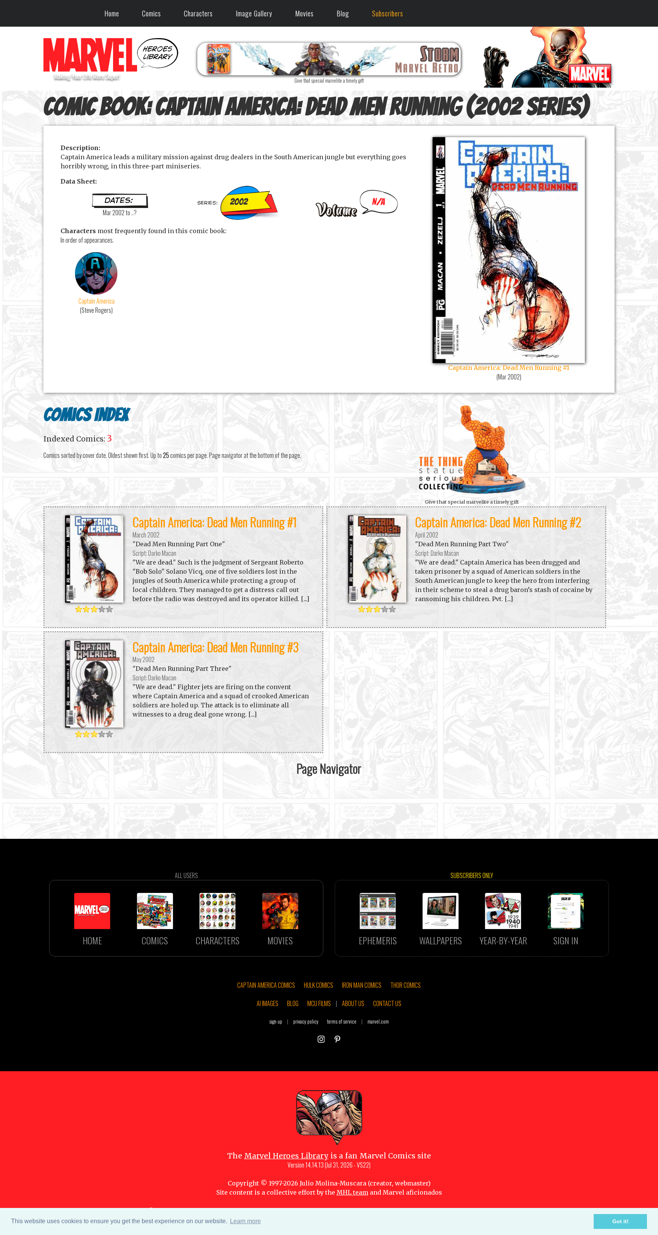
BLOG (293, 1003)
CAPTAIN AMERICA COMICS (266, 985)
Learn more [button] (245, 1221)
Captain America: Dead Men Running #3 (216, 647)
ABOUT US (353, 1003)
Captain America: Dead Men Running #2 (498, 522)
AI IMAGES (267, 1003)
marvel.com (378, 1021)
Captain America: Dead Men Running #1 (215, 522)
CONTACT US (387, 1003)
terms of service (341, 1021)
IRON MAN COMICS (362, 985)
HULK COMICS (318, 985)
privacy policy (305, 1021)
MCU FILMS (319, 1003)
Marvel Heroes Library (286, 1155)
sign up (275, 1021)
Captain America (96, 301)
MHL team (352, 1192)
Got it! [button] (620, 1221)
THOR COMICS (405, 985)
